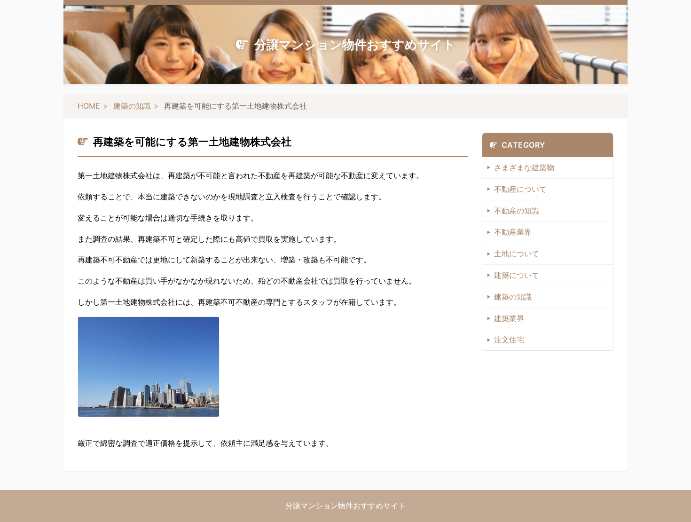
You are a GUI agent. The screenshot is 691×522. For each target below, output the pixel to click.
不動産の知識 (516, 210)
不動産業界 (513, 232)
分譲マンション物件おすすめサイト (354, 44)
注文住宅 (509, 339)
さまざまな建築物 (524, 167)
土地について (516, 253)
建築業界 (509, 318)
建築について (516, 275)
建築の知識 (132, 106)
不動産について (520, 189)
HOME (89, 106)
